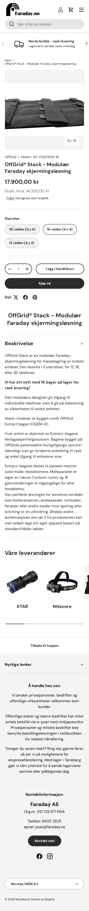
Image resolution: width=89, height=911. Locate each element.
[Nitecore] (62, 582)
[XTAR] (22, 582)
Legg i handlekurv (60, 269)
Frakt (10, 198)
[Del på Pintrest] (35, 297)
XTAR (22, 606)
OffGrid (10, 157)
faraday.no (23, 899)
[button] (71, 10)
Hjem (8, 60)
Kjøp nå (45, 283)
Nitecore (62, 606)
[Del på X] (16, 297)
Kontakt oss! (45, 841)
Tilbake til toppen (45, 645)
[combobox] (44, 24)
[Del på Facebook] (25, 297)
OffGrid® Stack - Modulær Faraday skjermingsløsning (40, 63)
